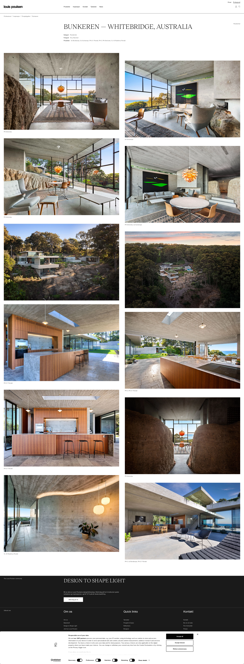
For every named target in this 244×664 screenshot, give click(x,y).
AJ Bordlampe (75, 40)
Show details (142, 660)
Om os (66, 620)
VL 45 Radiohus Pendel (118, 40)
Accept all (180, 636)
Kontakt (185, 620)
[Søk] (239, 8)
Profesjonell (236, 2)
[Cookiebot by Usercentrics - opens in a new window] (55, 660)
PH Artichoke (107, 40)
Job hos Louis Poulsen (70, 629)
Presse (185, 629)
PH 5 (100, 40)
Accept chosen (180, 642)
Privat (229, 2)
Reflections (127, 626)
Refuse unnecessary (180, 649)
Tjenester (126, 620)
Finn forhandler (188, 626)
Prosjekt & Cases (129, 623)
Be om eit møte (188, 623)
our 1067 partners (80, 638)
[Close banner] (197, 634)
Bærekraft (67, 623)
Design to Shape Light (70, 626)
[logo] (13, 6)
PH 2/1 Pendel (93, 40)
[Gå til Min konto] (236, 8)
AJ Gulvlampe (84, 40)
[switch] (98, 660)
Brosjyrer (126, 629)
